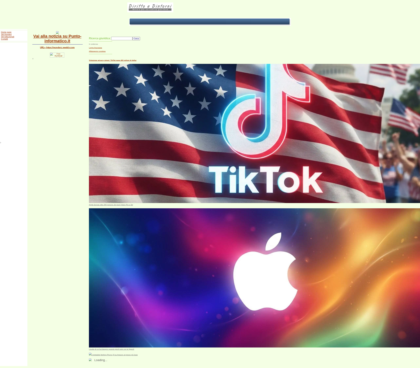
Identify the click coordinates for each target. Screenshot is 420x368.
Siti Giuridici (6, 34)
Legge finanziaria (95, 48)
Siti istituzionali (7, 37)
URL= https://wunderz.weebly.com (57, 47)
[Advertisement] (14, 92)
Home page (6, 32)
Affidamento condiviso (97, 51)
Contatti (4, 39)
